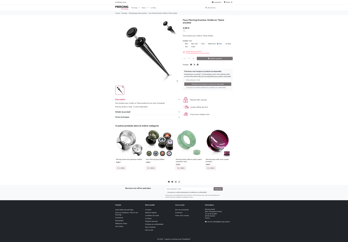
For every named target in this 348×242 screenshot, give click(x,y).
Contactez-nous (120, 2)
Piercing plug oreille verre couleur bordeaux (217, 160)
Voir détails (121, 168)
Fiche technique (122, 117)
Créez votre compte (182, 215)
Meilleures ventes (121, 223)
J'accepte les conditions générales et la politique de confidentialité (206, 87)
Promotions (119, 218)
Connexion (178, 212)
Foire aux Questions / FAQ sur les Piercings (126, 214)
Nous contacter (150, 227)
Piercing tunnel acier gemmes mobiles (129, 159)
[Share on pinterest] (197, 64)
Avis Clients (119, 226)
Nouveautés (119, 220)
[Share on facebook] (191, 64)
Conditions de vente (152, 215)
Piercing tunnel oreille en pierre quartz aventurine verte (189, 160)
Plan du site (149, 230)
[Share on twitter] (194, 64)
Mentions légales (151, 212)
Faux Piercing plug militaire (155, 159)
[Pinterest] (172, 181)
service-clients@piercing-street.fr (218, 222)
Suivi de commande (182, 210)
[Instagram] (175, 181)
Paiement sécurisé (151, 221)
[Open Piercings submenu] (139, 8)
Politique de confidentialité (154, 224)
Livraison (148, 210)
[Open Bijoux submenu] (148, 8)
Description (120, 99)
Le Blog (153, 8)
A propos (148, 218)
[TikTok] (179, 181)
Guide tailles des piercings (124, 210)
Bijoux (144, 8)
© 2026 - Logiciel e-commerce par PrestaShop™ (174, 239)
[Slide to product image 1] (119, 90)
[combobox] (218, 8)
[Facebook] (168, 181)
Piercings (134, 8)
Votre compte (180, 205)
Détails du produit (122, 112)
